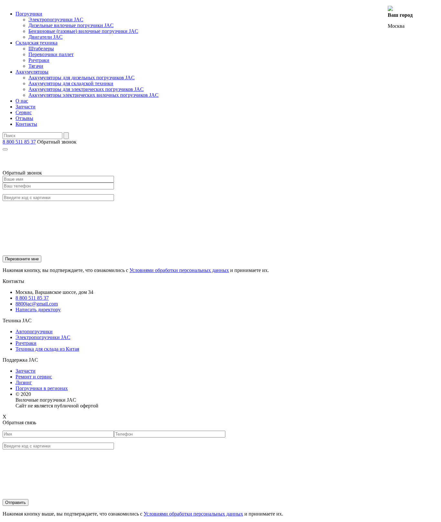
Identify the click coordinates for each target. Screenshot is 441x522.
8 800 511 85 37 (19, 142)
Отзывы (24, 118)
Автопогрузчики (34, 331)
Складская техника (36, 42)
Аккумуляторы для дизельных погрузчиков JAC (81, 77)
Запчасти (25, 106)
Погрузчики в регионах (41, 388)
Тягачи (35, 66)
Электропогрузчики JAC (55, 19)
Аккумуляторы (31, 72)
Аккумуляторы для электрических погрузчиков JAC (86, 89)
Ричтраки (38, 60)
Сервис (23, 112)
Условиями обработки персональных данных (179, 270)
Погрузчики (28, 13)
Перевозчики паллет (51, 54)
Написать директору (38, 309)
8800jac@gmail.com (36, 303)
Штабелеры (41, 48)
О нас (21, 101)
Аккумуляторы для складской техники (70, 83)
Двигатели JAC (45, 37)
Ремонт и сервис (33, 376)
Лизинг (23, 382)
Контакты (26, 124)
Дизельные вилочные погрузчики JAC (71, 25)
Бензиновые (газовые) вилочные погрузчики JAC (83, 31)
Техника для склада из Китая (47, 349)
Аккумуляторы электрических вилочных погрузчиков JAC (93, 95)
